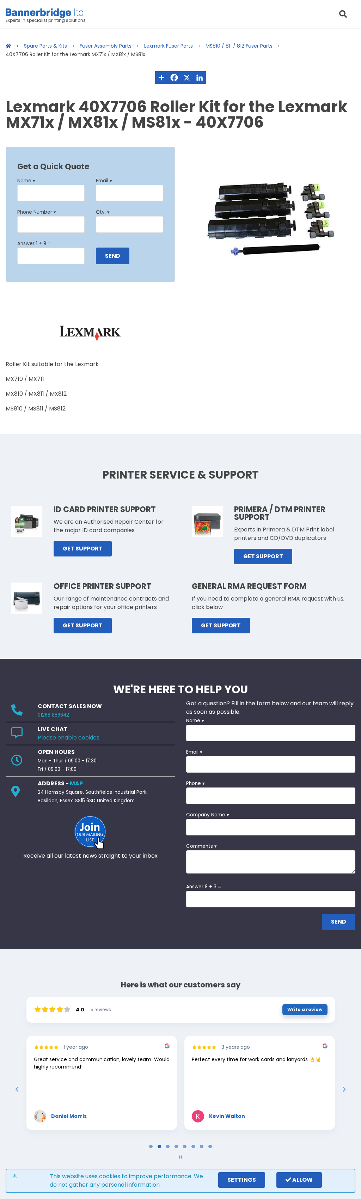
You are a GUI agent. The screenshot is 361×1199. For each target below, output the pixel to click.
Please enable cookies (68, 738)
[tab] (151, 1146)
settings (241, 1180)
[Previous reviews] (17, 1089)
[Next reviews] (343, 1089)
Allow (302, 1180)
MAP (76, 783)
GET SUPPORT (83, 548)
